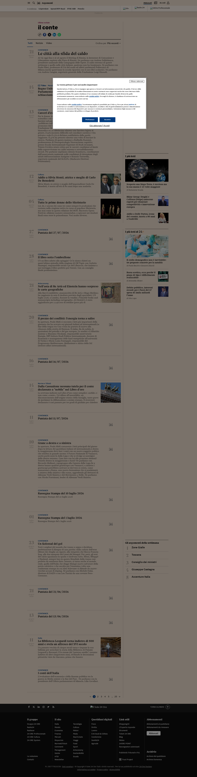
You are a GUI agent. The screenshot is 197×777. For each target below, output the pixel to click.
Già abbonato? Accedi (100, 125)
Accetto (107, 119)
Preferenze (90, 119)
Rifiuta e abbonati (137, 81)
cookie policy (94, 96)
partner (131, 104)
